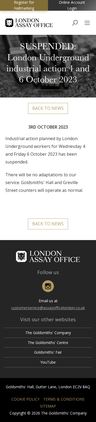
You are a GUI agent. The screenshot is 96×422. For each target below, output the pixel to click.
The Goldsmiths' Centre (48, 342)
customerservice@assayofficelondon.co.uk (48, 307)
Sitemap (48, 406)
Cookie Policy (25, 399)
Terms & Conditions (64, 399)
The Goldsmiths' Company (48, 332)
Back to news (48, 108)
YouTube (48, 362)
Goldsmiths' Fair (48, 352)
